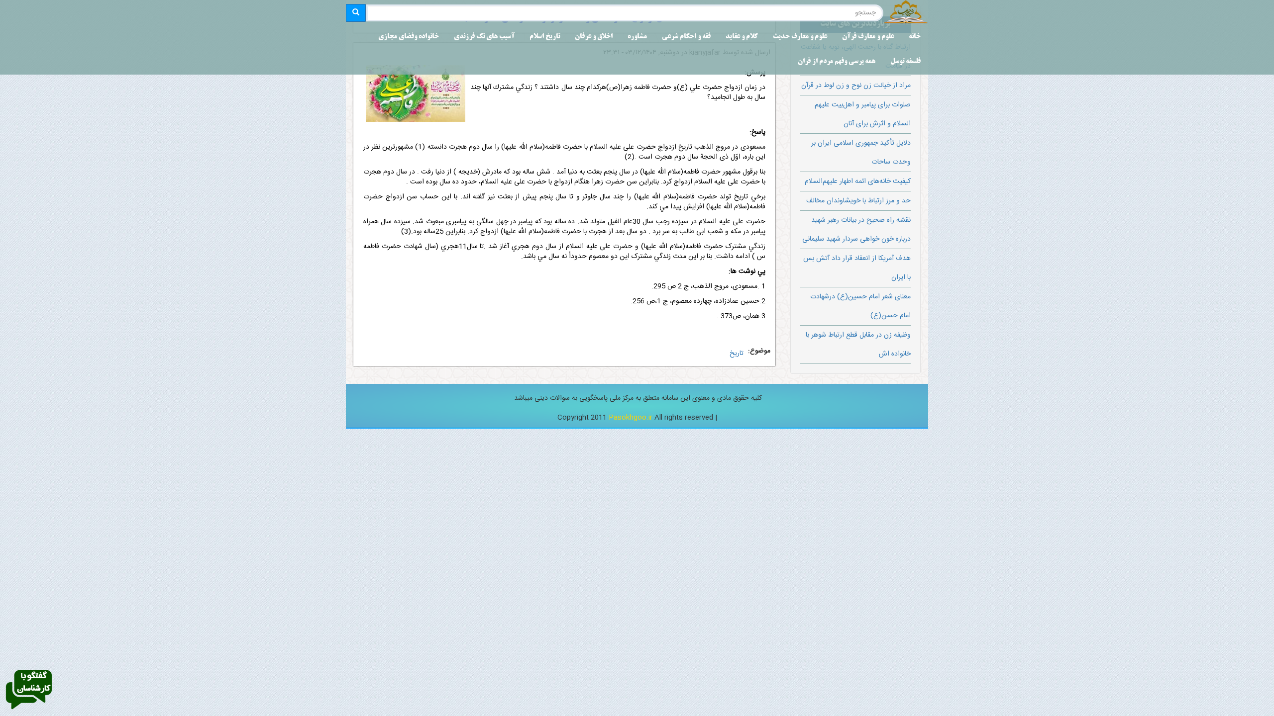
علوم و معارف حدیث (800, 37)
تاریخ (736, 353)
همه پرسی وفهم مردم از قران (836, 62)
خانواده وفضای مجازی (408, 37)
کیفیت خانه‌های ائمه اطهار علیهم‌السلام (858, 181)
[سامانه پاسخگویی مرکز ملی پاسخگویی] (29, 690)
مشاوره (637, 37)
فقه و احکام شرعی (686, 37)
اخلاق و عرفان (594, 37)
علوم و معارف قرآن (868, 37)
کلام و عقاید (742, 37)
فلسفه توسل (905, 62)
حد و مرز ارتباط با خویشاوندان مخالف (858, 201)
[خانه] (905, 13)
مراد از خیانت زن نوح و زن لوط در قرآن (856, 85)
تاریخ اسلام (545, 37)
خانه (915, 37)
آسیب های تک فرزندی (484, 37)
